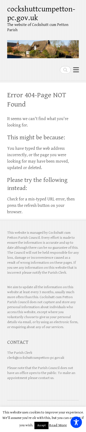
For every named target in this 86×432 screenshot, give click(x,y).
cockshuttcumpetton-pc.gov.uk (41, 13)
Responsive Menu (76, 69)
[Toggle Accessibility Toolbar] (76, 422)
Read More (58, 425)
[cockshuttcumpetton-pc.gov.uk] (43, 47)
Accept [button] (41, 425)
